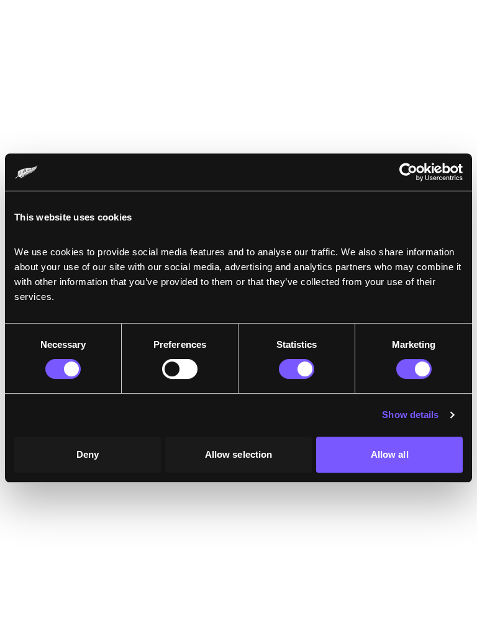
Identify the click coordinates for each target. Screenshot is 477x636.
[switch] (180, 369)
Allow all (390, 454)
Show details (410, 414)
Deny (87, 454)
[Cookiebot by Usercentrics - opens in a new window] (408, 172)
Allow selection (239, 454)
